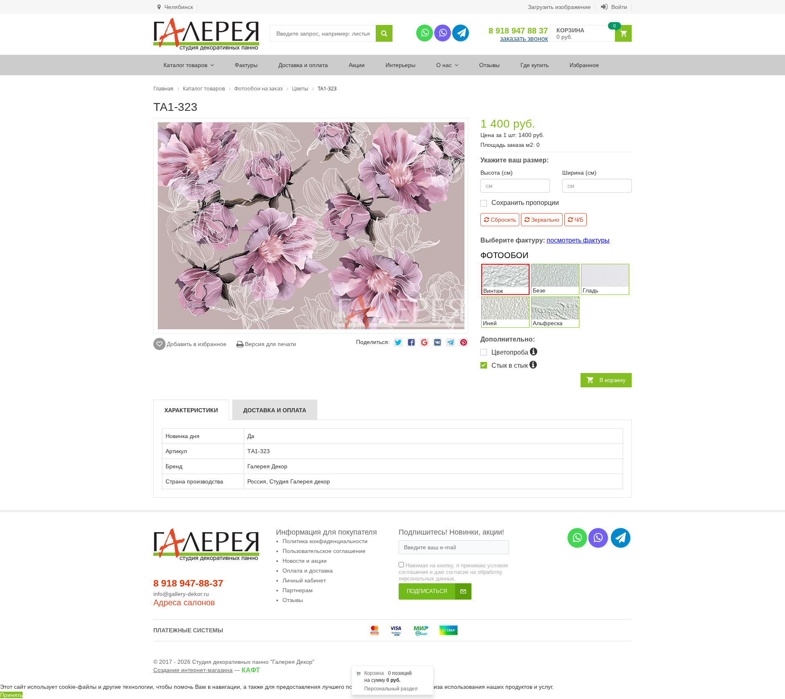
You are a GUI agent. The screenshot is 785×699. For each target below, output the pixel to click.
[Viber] (442, 33)
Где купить (534, 65)
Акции (357, 65)
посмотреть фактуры (578, 240)
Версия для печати (269, 344)
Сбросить (502, 219)
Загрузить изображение (559, 7)
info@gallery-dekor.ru (181, 594)
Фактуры (246, 65)
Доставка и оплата (303, 65)
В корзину (612, 380)
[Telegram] (460, 33)
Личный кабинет (304, 580)
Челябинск (178, 7)
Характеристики (191, 410)
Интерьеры (400, 65)
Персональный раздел (390, 689)
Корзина (374, 673)
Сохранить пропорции (525, 202)
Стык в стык (510, 365)
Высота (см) (496, 172)
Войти (618, 7)
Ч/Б (578, 219)
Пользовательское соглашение (324, 551)
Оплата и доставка (308, 570)
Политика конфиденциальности (325, 541)
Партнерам (298, 590)
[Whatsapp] (424, 33)
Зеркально (544, 219)
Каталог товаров (185, 65)
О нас (444, 65)
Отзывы (489, 65)
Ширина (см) (579, 172)
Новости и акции (305, 560)
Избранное (584, 65)
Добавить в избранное (197, 344)
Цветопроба (510, 352)
